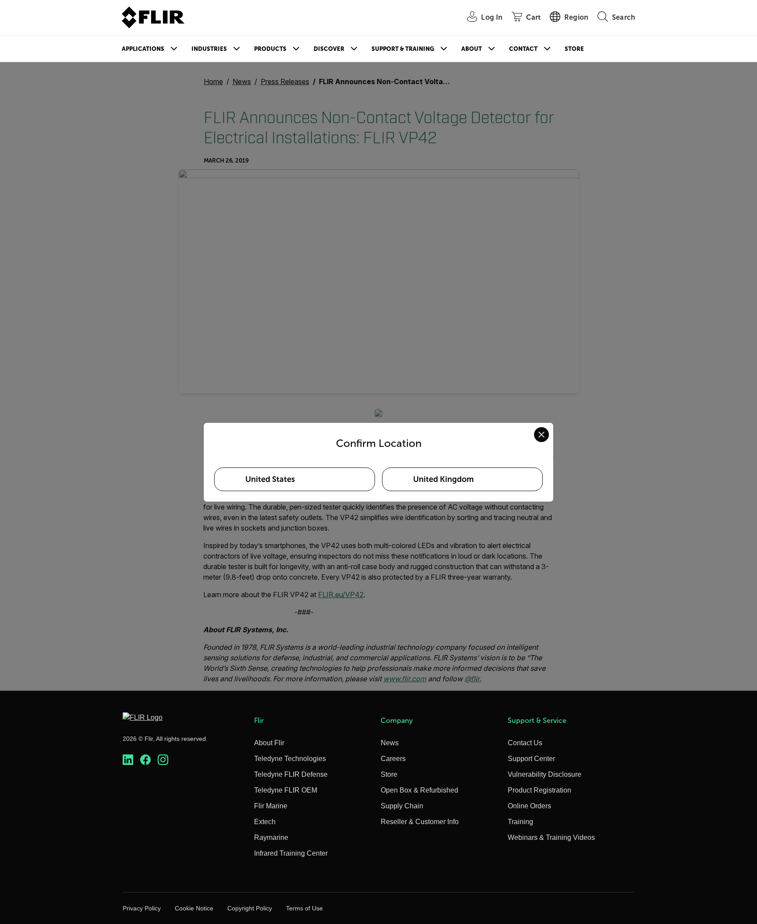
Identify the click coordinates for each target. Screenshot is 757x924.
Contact (523, 49)
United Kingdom (443, 479)
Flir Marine (270, 806)
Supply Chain (402, 806)
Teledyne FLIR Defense (291, 774)
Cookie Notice (194, 908)
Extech (265, 821)
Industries (209, 49)
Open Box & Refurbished (419, 790)
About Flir (269, 743)
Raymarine (271, 837)
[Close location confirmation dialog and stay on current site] (541, 434)
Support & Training (402, 49)
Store (574, 49)
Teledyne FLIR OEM (285, 790)
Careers (393, 758)
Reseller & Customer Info (420, 821)
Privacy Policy (142, 908)
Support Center (531, 758)
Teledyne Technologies (290, 758)
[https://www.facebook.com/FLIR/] (145, 759)
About (471, 49)
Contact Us (525, 743)
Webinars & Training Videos (551, 837)
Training (520, 821)
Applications (143, 49)
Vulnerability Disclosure (544, 774)
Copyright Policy (249, 908)
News (390, 743)
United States (270, 479)
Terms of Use (304, 908)
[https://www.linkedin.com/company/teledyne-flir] (128, 759)
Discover (329, 49)
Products (270, 49)
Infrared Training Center (291, 853)
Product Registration (539, 790)
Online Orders (529, 806)
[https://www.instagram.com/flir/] (163, 759)
